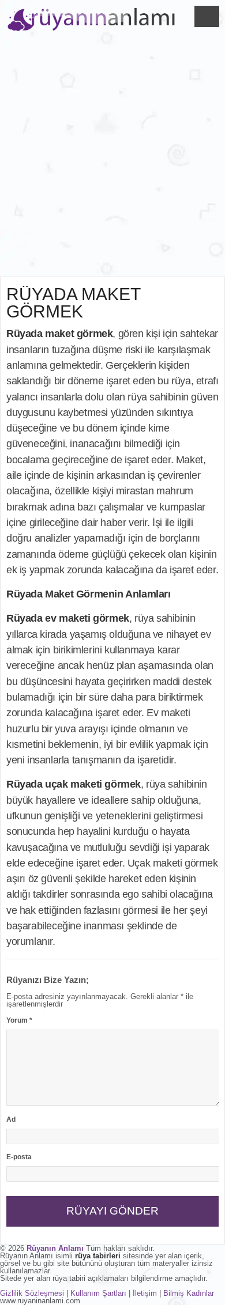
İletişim (145, 1293)
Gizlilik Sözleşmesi (32, 1293)
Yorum (19, 1020)
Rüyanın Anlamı (55, 1248)
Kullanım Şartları (98, 1293)
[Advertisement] (112, 158)
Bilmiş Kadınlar (188, 1293)
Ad (11, 1119)
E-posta (19, 1157)
